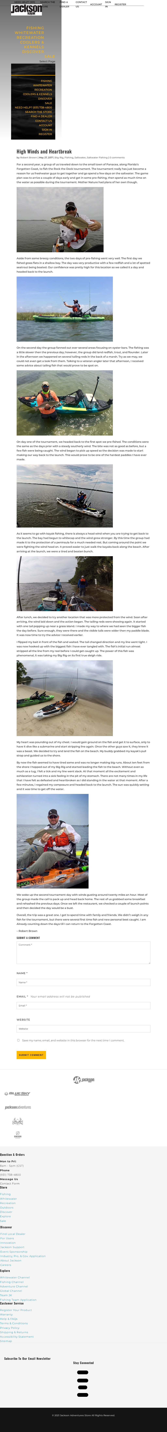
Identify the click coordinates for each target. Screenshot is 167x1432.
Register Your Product (16, 1310)
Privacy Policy (9, 1327)
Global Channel (11, 1290)
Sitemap (6, 1341)
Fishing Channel (12, 1282)
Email (22, 996)
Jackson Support (12, 1247)
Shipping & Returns (14, 1332)
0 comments (117, 157)
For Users (7, 1238)
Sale (3, 1220)
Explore (5, 1216)
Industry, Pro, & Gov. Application (23, 1256)
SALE (50, 56)
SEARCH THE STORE (38, 111)
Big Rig (59, 157)
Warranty (6, 1314)
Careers (5, 1264)
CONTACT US (43, 120)
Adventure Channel (14, 1286)
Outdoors (7, 1207)
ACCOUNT (96, 4)
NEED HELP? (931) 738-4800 (33, 107)
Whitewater (8, 1198)
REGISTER (120, 4)
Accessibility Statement (17, 1336)
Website (23, 1019)
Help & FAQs (9, 1318)
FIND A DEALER (41, 116)
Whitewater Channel (15, 1277)
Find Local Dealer (12, 1234)
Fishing (69, 157)
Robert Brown (28, 157)
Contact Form (10, 1183)
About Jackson (11, 1260)
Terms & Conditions (14, 1323)
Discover (6, 1211)
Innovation (8, 1242)
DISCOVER (33, 52)
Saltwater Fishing (97, 157)
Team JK (6, 1295)
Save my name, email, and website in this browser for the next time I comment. (73, 1040)
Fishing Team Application (18, 1299)
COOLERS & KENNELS (32, 44)
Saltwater (80, 157)
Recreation (8, 1203)
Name (22, 973)
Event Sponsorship (14, 1251)
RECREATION (43, 89)
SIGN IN (47, 129)
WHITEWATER (42, 85)
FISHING (46, 81)
